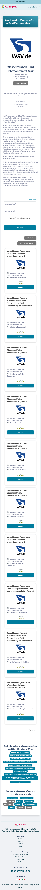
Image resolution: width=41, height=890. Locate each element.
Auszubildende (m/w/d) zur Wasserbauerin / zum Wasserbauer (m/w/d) (18, 253)
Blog (31, 884)
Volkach (19, 801)
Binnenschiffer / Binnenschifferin (20, 756)
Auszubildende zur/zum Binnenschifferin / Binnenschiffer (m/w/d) (17, 350)
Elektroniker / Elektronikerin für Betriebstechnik (20, 762)
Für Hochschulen (20, 857)
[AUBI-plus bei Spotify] (29, 871)
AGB (11, 884)
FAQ (20, 846)
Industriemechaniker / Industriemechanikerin (20, 768)
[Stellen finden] (29, 6)
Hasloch (11, 807)
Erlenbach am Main (26, 798)
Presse (26, 884)
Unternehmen (8, 13)
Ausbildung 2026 (20, 1)
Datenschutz (19, 884)
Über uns (20, 839)
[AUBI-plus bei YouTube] (20, 871)
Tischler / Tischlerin (20, 771)
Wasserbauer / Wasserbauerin (20, 782)
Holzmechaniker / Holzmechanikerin (20, 765)
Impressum (5, 884)
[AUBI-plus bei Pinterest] (17, 871)
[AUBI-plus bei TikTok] (26, 871)
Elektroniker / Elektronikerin (20, 759)
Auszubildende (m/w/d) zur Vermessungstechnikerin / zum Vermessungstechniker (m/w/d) (20, 588)
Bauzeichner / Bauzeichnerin (20, 752)
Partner (20, 844)
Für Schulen (20, 859)
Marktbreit (29, 801)
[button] (37, 6)
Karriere (20, 841)
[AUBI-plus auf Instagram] (14, 871)
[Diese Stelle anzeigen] (20, 264)
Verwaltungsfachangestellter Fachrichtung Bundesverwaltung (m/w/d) (20, 778)
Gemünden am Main (30, 804)
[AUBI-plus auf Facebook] (12, 871)
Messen (36, 884)
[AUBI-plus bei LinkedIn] (23, 871)
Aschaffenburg (12, 798)
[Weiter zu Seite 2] (34, 730)
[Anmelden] (33, 6)
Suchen (20, 227)
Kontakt (20, 887)
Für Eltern (21, 862)
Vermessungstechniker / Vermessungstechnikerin (20, 774)
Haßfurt (18, 804)
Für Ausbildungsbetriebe (20, 854)
